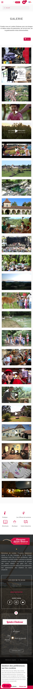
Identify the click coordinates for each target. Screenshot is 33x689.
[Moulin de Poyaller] (16, 300)
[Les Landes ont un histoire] (16, 395)
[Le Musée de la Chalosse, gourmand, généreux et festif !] (16, 432)
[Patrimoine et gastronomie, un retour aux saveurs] (16, 414)
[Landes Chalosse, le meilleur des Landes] (16, 112)
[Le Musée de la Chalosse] (16, 168)
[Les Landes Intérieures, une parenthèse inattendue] (16, 131)
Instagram (16, 602)
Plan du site (23, 660)
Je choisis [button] (13, 686)
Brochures (5, 526)
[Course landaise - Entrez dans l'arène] (16, 376)
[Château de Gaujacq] (16, 206)
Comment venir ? (16, 650)
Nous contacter (17, 592)
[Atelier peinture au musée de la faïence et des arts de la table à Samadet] (16, 470)
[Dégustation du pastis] (16, 225)
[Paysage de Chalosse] (16, 282)
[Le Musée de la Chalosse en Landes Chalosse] (16, 451)
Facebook (10, 602)
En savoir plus (5, 683)
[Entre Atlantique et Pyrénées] (16, 150)
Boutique (14, 526)
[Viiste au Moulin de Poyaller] (16, 338)
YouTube (23, 602)
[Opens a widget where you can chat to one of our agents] (6, 686)
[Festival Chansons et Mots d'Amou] (16, 244)
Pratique (4, 517)
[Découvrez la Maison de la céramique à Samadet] (16, 74)
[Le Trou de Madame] (16, 187)
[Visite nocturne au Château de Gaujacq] (16, 489)
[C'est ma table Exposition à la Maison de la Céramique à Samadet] (16, 55)
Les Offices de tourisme (23, 517)
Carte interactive (26, 526)
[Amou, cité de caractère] (16, 93)
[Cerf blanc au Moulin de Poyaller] (16, 319)
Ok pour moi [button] (22, 686)
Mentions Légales (10, 660)
